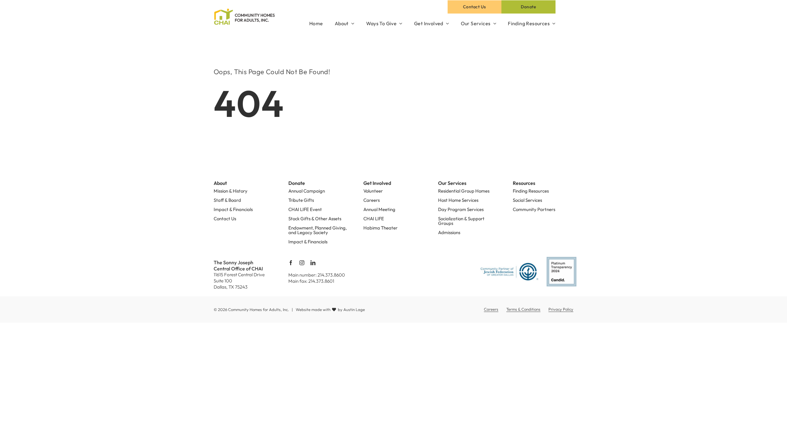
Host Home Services (458, 200)
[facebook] (290, 262)
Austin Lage (354, 309)
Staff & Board (227, 200)
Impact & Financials (233, 209)
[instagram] (301, 262)
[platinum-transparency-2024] (561, 259)
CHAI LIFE (373, 219)
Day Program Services (461, 209)
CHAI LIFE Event (305, 209)
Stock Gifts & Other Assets (314, 219)
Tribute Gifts (301, 200)
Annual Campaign (306, 191)
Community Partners (534, 209)
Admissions (449, 232)
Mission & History (230, 191)
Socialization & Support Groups (461, 221)
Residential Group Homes (463, 191)
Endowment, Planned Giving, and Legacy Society (317, 230)
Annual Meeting (379, 209)
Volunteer (373, 191)
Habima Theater (380, 228)
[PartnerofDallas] (509, 264)
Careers (371, 200)
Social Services (527, 200)
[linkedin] (312, 262)
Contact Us (225, 219)
